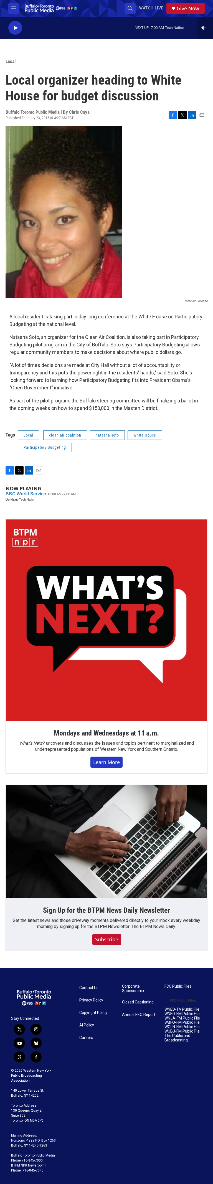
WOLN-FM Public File (182, 1027)
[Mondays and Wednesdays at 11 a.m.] (106, 620)
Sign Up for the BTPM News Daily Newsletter (106, 910)
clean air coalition (65, 435)
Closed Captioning (138, 1002)
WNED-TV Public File (181, 1009)
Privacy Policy (91, 1000)
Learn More (106, 762)
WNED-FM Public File (182, 1014)
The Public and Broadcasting (177, 1038)
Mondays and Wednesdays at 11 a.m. (106, 733)
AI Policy (86, 1025)
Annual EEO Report (138, 1015)
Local (11, 61)
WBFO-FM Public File (182, 1022)
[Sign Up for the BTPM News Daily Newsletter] (106, 841)
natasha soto (107, 435)
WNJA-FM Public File (182, 1018)
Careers (86, 1038)
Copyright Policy (93, 1013)
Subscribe (106, 939)
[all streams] (205, 28)
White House (144, 435)
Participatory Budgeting (45, 447)
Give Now (188, 8)
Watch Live (151, 8)
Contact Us (88, 988)
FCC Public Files (177, 986)
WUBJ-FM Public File (182, 1031)
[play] (15, 28)
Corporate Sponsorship (133, 988)
